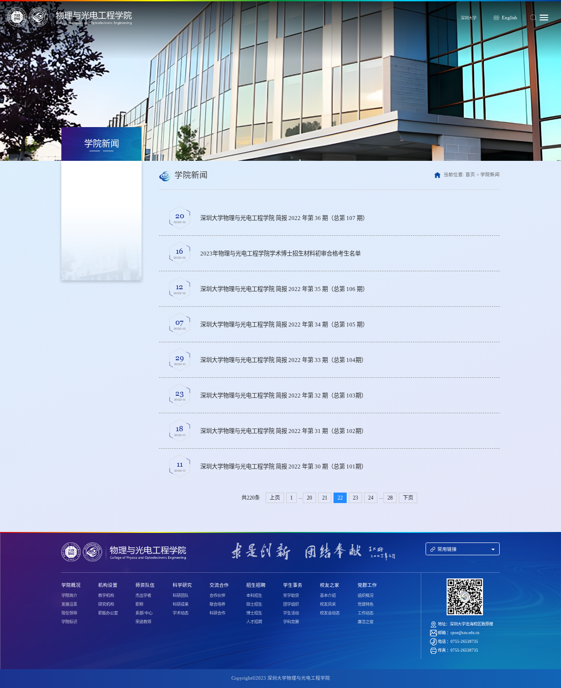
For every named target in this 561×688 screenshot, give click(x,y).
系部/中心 (144, 613)
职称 (139, 604)
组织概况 (365, 595)
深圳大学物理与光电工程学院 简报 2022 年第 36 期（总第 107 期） (284, 218)
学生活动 (291, 613)
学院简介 (69, 595)
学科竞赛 (291, 622)
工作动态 (365, 613)
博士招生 (254, 613)
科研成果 (180, 604)
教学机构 (106, 595)
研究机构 (106, 604)
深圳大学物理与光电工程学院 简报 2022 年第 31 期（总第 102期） (283, 431)
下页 (408, 498)
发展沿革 (69, 604)
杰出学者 (143, 595)
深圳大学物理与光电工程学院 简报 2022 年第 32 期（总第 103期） (283, 395)
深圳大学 (468, 18)
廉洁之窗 (365, 622)
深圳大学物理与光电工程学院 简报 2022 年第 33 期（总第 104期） (283, 360)
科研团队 (180, 595)
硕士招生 (254, 604)
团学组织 (291, 604)
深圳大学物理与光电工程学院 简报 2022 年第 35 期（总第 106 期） (284, 289)
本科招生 (254, 595)
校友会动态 (330, 613)
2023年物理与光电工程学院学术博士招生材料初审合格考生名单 (280, 253)
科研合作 (217, 613)
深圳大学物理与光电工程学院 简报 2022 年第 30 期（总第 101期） (283, 466)
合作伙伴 (217, 595)
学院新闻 (490, 174)
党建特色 (365, 604)
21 (324, 498)
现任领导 (69, 613)
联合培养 (217, 604)
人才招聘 (254, 622)
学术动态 (180, 613)
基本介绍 (328, 595)
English (509, 17)
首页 (470, 174)
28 (390, 498)
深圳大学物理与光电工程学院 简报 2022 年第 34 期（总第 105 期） (284, 324)
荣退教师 (143, 622)
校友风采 (328, 604)
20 (309, 498)
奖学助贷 (291, 595)
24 (370, 498)
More (478, 218)
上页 (275, 498)
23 (355, 498)
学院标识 (69, 622)
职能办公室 (108, 613)
